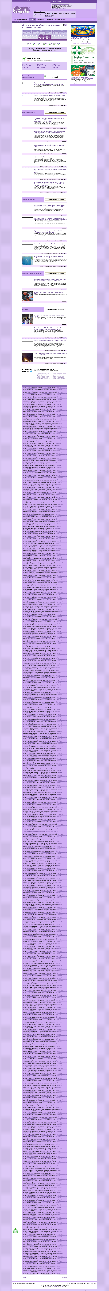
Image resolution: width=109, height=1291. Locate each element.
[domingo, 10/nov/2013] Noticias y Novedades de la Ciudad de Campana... (42, 994)
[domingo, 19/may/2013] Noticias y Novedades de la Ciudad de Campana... (43, 1238)
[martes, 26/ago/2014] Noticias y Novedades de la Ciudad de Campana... (42, 602)
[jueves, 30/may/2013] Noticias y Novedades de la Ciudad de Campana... (42, 1224)
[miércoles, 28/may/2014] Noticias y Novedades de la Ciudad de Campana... (43, 724)
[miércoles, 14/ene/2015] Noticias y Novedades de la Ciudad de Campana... (43, 413)
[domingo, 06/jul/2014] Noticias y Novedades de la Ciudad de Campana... (42, 672)
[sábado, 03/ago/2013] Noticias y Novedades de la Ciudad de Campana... (42, 1133)
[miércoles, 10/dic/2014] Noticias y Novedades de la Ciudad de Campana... (42, 458)
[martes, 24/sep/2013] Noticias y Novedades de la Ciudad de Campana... (42, 1060)
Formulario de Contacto (59, 1286)
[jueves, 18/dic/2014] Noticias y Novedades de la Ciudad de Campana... (42, 446)
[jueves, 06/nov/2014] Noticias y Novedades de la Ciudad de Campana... (42, 502)
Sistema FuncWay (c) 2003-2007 (21, 1290)
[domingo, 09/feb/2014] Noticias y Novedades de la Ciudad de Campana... (42, 867)
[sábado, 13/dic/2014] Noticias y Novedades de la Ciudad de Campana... (42, 453)
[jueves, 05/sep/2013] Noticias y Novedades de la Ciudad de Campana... (42, 1087)
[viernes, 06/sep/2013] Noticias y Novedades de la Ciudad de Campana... (42, 1085)
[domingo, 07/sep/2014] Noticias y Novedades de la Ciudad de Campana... (42, 585)
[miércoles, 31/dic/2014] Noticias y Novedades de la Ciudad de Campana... (42, 431)
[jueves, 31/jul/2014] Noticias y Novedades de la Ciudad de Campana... (41, 638)
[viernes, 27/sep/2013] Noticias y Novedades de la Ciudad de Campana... (42, 1055)
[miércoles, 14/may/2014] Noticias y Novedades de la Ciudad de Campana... (43, 743)
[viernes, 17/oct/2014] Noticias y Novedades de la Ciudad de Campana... (42, 529)
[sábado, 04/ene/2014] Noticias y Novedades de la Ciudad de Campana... (42, 919)
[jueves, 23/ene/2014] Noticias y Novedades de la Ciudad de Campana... (42, 892)
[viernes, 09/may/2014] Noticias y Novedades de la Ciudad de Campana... (42, 750)
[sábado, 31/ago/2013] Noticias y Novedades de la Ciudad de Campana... (42, 1094)
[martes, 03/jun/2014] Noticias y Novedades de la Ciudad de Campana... (42, 716)
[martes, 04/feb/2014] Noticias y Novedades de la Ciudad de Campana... (42, 875)
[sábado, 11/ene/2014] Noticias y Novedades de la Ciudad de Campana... (42, 909)
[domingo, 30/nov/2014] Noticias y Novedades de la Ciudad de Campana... (42, 470)
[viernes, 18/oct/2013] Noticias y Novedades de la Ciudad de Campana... (42, 1026)
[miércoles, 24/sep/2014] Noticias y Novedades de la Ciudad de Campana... (43, 562)
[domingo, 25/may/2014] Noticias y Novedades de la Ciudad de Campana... (43, 728)
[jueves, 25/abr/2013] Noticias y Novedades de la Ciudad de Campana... (42, 1270)
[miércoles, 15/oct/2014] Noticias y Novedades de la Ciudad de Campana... (42, 533)
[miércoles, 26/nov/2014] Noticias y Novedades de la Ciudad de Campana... (43, 477)
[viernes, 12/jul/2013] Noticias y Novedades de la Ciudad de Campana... (41, 1165)
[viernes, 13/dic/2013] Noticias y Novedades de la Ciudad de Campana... (42, 948)
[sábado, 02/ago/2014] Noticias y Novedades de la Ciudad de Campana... (42, 635)
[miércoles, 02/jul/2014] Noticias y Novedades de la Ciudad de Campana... (42, 679)
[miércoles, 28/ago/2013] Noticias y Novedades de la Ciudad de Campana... (43, 1099)
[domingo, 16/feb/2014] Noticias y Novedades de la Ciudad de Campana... (42, 856)
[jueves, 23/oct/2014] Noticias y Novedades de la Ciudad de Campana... (42, 521)
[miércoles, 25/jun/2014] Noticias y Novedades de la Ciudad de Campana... (42, 685)
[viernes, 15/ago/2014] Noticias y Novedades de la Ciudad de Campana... (42, 616)
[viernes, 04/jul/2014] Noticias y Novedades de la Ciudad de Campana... (41, 675)
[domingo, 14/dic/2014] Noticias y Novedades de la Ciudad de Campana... (42, 452)
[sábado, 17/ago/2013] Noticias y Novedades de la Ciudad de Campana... (42, 1112)
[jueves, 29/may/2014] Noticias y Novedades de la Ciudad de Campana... (42, 723)
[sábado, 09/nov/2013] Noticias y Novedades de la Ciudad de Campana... (42, 995)
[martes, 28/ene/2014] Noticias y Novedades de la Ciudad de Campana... (42, 885)
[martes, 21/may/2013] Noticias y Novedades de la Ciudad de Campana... (42, 1236)
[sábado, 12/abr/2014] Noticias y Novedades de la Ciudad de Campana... (42, 785)
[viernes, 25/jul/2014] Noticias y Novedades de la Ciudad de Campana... (41, 646)
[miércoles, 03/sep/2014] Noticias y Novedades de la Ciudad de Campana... (43, 592)
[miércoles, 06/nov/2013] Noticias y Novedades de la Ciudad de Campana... (43, 999)
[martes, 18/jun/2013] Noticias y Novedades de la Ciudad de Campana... (42, 1197)
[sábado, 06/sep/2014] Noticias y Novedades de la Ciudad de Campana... (42, 587)
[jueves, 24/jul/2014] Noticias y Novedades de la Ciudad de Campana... (41, 648)
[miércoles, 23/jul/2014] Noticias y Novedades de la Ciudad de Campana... (42, 650)
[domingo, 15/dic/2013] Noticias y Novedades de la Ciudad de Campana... (42, 944)
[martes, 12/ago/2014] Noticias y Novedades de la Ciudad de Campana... (42, 621)
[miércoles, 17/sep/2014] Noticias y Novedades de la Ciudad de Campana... (43, 572)
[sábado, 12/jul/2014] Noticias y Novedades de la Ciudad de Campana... (42, 665)
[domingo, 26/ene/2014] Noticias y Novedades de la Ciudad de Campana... (42, 887)
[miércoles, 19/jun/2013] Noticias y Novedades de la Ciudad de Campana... (42, 1195)
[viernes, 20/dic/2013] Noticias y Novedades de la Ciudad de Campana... (42, 938)
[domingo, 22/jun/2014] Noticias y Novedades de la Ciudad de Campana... (42, 689)
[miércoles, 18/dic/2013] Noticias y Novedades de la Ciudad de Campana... (42, 941)
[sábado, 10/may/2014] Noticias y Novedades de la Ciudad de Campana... (42, 748)
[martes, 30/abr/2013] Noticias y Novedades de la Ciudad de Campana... (42, 1263)
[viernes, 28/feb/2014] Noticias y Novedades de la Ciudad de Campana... (42, 839)
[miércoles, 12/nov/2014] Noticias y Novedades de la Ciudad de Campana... (43, 496)
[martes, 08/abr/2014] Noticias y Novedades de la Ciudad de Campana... (42, 790)
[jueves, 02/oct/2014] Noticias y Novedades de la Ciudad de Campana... (42, 550)
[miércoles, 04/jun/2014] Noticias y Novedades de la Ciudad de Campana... (42, 714)
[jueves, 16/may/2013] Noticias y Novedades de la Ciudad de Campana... (42, 1241)
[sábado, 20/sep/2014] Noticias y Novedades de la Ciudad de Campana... (42, 567)
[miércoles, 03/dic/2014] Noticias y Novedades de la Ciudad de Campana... (42, 467)
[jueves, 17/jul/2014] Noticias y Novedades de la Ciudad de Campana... (41, 658)
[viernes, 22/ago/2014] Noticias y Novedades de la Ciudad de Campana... (42, 607)
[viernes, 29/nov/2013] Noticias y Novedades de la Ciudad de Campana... (42, 968)
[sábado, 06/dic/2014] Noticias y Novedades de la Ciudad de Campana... (42, 462)
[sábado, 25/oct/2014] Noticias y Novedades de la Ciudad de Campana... (42, 518)
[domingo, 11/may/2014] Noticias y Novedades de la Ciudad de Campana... (43, 746)
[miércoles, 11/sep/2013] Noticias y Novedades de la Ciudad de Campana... (43, 1078)
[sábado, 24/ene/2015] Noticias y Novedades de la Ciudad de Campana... (42, 397)
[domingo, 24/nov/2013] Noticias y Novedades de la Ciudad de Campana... (42, 973)
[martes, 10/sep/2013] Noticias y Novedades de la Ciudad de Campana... (42, 1080)
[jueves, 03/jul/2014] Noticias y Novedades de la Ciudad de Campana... (41, 677)
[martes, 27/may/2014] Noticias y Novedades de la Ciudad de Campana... (42, 726)
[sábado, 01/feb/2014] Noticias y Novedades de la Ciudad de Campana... (42, 878)
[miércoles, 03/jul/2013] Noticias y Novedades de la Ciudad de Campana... (42, 1177)
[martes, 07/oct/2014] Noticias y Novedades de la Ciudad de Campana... (42, 543)
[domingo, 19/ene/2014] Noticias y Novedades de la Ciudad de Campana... (42, 897)
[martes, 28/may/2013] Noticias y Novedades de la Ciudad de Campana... (42, 1227)
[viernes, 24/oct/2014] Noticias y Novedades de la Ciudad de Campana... (42, 519)
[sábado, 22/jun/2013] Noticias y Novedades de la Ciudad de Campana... (42, 1192)
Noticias (22, 21)
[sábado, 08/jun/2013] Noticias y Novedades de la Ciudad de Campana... (42, 1210)
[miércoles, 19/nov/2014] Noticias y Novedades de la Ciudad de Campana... (43, 485)
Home (14, 19)
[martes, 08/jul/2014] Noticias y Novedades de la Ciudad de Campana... (41, 670)
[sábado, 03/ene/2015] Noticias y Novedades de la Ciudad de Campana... (42, 428)
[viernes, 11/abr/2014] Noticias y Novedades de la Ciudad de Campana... (42, 787)
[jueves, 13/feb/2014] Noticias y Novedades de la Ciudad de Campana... (42, 861)
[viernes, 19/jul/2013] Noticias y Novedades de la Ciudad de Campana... (41, 1155)
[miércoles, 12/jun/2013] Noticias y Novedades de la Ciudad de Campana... (42, 1205)
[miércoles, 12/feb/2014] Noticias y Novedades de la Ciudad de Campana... (42, 863)
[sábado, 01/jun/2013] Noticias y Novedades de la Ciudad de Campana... (42, 1221)
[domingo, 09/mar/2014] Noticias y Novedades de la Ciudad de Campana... (42, 828)
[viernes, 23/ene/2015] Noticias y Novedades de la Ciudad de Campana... (42, 399)
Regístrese (30, 0)
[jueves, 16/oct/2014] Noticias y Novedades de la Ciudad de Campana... (42, 531)
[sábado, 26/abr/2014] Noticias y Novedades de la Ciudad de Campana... (42, 767)
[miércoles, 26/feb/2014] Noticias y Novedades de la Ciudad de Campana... (42, 843)
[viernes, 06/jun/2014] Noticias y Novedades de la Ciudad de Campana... (42, 711)
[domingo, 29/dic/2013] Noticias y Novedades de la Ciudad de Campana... (42, 926)
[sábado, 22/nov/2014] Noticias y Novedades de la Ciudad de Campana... (42, 480)
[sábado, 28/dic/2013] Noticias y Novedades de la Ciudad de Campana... (42, 927)
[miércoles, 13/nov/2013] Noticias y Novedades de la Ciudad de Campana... (43, 990)
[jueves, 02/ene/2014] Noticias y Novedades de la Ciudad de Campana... (42, 922)
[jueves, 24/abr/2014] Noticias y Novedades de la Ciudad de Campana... (42, 770)
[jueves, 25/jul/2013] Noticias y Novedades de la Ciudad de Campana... (41, 1146)
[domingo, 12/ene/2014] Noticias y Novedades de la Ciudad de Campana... (42, 907)
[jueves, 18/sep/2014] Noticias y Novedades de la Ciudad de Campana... (42, 570)
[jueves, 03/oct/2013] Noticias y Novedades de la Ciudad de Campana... (42, 1046)
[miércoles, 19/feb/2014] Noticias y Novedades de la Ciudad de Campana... (42, 853)
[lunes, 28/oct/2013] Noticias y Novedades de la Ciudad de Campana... (41, 1011)
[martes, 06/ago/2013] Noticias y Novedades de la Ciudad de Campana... (42, 1129)
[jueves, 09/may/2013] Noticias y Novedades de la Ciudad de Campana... (42, 1251)
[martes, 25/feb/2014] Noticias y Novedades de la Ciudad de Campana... (42, 844)
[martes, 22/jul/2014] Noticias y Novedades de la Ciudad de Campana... (41, 651)
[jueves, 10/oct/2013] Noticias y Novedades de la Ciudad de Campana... (42, 1036)
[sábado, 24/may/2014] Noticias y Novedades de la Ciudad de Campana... (42, 729)
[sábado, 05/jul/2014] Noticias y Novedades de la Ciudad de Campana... (42, 674)
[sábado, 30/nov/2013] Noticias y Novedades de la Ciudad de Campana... (42, 966)
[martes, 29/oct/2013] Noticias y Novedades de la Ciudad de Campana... (42, 1009)
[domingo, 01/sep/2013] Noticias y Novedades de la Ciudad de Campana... (42, 1092)
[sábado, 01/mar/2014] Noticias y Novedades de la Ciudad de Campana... (42, 838)
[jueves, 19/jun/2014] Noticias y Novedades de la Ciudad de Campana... (42, 692)
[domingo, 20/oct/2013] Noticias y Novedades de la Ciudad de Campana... (42, 1022)
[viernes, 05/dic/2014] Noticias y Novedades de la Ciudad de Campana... (42, 463)
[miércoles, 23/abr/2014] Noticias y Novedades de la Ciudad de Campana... (42, 772)
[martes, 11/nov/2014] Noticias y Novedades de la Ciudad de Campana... (42, 497)
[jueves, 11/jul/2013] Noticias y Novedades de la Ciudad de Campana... (41, 1166)
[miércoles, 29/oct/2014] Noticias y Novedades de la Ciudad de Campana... (42, 513)
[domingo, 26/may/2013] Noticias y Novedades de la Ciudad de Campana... (43, 1229)
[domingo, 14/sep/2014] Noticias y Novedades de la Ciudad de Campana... (42, 575)
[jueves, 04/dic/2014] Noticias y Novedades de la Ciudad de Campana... (42, 465)
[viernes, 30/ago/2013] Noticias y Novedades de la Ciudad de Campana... (42, 1095)
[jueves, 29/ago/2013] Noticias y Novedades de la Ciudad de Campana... (42, 1097)
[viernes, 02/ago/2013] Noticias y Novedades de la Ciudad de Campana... (42, 1134)
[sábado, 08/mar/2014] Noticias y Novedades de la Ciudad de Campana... (42, 829)
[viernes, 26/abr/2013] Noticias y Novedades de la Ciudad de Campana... (42, 1268)
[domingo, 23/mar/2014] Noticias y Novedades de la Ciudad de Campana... (42, 809)
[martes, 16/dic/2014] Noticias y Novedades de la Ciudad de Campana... (42, 450)
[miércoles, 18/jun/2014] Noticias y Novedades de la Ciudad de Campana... (42, 694)
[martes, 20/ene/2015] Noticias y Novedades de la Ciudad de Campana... (42, 404)
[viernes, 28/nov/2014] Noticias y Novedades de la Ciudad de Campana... (42, 474)
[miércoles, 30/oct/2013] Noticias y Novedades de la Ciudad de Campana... (42, 1007)
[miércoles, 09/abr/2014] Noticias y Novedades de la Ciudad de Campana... (42, 789)
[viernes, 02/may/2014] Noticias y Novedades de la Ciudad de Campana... (42, 760)
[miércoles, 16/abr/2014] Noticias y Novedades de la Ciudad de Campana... (42, 780)
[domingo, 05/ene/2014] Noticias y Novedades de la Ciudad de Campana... (42, 917)
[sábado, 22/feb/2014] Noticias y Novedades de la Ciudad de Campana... (42, 848)
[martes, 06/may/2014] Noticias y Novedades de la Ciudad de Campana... (42, 755)
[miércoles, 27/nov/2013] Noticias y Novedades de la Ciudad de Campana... (43, 972)
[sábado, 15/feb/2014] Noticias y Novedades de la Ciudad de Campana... (42, 858)
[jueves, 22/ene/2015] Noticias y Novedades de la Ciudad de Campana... (42, 401)
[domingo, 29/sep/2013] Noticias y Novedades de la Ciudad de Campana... (42, 1051)
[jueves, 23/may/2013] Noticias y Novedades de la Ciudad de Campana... (42, 1232)
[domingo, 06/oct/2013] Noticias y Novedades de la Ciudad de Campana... (42, 1041)
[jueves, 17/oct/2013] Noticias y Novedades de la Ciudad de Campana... (42, 1027)
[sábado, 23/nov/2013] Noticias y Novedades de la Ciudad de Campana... (42, 975)
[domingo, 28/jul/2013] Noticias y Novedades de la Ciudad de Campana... (42, 1141)
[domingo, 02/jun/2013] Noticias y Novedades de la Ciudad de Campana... (42, 1219)
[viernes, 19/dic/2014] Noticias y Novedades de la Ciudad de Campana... (42, 445)
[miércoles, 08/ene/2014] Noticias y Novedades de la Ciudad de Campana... (43, 914)
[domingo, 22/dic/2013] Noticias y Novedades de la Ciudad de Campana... (42, 934)
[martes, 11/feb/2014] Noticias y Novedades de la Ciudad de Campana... (42, 865)
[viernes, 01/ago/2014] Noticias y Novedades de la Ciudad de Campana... (42, 636)
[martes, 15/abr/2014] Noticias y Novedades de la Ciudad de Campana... (42, 782)
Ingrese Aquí (22, 0)
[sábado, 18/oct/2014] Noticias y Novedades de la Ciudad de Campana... (42, 528)
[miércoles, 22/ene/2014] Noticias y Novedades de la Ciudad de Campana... (43, 894)
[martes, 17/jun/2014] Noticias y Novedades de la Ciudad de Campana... (42, 696)
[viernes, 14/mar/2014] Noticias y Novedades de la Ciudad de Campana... (42, 821)
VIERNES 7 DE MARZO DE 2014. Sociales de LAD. (43, 374)
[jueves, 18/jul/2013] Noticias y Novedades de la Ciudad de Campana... (41, 1156)
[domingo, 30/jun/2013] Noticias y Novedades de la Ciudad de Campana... (42, 1180)
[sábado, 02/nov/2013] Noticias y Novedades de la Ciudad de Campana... (42, 1004)
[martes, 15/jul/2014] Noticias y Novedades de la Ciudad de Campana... (41, 662)
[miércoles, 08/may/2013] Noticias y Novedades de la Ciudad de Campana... (43, 1253)
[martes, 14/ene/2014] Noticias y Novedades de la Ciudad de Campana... (42, 905)
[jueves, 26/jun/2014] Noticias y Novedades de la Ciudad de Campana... (42, 684)
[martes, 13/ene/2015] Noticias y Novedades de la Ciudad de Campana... (42, 414)
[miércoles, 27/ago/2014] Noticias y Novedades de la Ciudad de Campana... (43, 601)
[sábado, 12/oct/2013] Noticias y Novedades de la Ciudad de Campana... (42, 1033)
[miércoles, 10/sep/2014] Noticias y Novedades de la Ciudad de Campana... (43, 582)
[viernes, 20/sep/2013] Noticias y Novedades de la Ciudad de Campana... (42, 1065)
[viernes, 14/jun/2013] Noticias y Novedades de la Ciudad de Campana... (42, 1202)
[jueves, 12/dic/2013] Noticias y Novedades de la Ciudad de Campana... (42, 950)
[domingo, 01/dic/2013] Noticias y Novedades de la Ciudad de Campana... (42, 965)
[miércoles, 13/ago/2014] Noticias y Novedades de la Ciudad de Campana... (43, 619)
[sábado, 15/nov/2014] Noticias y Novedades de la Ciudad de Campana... (42, 491)
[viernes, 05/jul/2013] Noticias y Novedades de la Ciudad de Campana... (41, 1173)
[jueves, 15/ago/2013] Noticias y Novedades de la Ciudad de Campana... (42, 1116)
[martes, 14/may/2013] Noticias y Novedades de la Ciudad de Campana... (42, 1244)
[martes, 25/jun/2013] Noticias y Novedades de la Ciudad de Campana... (42, 1188)
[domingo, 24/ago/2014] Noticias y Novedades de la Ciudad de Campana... (42, 604)
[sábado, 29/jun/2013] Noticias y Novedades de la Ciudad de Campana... (42, 1182)
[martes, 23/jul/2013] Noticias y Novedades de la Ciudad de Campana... (41, 1149)
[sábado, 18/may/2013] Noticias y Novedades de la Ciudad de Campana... (42, 1239)
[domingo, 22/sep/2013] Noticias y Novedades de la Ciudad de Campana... (42, 1061)
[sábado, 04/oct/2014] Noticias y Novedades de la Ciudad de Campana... (42, 546)
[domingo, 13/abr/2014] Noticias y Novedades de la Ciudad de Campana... (42, 784)
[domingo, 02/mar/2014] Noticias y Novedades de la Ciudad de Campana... (42, 836)
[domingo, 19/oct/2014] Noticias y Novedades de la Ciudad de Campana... (42, 526)
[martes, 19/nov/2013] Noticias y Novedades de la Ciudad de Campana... (42, 982)
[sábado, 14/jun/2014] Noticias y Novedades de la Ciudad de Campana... (42, 699)
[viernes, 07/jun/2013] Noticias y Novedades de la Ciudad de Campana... (42, 1212)
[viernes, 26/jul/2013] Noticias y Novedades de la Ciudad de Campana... (41, 1144)
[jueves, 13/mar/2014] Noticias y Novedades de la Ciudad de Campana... (42, 823)
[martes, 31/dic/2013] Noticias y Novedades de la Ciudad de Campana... (42, 924)
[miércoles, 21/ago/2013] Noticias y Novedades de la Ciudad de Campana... (43, 1109)
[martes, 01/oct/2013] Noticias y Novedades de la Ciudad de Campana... (42, 1049)
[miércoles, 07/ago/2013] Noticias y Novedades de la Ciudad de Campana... (43, 1127)
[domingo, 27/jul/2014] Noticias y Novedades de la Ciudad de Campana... (42, 643)
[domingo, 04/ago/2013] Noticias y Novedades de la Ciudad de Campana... (42, 1131)
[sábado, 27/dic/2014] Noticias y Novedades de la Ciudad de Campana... (42, 436)
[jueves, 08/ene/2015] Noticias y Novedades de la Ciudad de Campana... (42, 421)
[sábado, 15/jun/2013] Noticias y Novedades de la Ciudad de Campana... (42, 1200)
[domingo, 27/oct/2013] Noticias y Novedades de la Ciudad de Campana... (42, 1012)
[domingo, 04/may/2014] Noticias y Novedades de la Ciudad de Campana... (43, 757)
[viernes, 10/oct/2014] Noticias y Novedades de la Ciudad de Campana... (42, 538)
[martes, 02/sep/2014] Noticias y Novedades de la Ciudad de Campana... (42, 594)
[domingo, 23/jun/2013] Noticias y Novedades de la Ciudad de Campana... (42, 1190)
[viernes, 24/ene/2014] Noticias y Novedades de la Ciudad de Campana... (42, 890)
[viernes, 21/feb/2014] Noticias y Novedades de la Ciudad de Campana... (42, 850)
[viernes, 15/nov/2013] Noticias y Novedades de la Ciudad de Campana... (42, 987)
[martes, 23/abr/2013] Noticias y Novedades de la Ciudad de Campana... (42, 1273)
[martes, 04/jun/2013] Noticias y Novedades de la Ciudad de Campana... (42, 1217)
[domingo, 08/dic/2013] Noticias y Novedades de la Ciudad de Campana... (42, 955)
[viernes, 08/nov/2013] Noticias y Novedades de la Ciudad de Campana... (42, 997)
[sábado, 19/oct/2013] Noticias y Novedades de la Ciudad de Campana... (42, 1024)
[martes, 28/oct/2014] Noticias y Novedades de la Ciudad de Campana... (42, 514)
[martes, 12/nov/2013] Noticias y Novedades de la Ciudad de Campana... (42, 992)
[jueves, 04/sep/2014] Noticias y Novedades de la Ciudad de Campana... (42, 590)
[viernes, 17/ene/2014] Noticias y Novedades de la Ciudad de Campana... (42, 900)
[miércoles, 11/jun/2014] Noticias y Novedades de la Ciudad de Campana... (42, 704)
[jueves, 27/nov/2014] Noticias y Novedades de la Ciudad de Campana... (42, 475)
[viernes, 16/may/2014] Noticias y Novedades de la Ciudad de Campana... (42, 740)
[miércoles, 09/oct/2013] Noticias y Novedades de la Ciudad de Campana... (42, 1038)
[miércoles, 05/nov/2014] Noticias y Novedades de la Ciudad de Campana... (43, 504)
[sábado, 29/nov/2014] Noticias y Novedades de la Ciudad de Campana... (42, 472)
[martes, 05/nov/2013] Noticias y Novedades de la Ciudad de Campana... (42, 1000)
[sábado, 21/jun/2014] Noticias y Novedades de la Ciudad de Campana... (42, 690)
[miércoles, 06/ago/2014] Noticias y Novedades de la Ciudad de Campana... (43, 629)
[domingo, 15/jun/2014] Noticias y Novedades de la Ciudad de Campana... (42, 697)
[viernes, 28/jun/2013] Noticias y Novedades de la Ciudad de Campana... (42, 1183)
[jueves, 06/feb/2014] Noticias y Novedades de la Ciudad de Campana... (42, 872)
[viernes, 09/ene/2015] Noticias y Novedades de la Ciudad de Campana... (42, 419)
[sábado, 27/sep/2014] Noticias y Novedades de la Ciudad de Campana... (42, 557)
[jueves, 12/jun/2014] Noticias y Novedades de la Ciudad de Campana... (42, 702)
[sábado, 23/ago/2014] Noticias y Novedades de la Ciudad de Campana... (42, 606)
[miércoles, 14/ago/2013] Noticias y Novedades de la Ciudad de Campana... (43, 1117)
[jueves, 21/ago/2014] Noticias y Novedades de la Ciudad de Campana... (42, 609)
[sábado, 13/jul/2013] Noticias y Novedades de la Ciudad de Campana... (42, 1163)
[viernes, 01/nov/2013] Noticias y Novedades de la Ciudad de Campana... (42, 1005)
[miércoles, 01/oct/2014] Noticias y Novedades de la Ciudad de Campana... (42, 552)
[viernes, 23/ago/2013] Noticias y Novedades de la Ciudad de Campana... (42, 1105)
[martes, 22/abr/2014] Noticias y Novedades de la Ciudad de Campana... (42, 773)
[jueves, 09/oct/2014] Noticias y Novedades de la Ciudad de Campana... (42, 540)
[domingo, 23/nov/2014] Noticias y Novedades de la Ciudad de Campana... (42, 479)
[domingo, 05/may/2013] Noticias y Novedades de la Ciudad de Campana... (43, 1256)
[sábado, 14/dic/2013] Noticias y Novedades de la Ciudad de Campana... (42, 946)
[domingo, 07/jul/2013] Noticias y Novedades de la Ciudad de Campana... (42, 1170)
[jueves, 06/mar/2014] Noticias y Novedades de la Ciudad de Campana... (42, 833)
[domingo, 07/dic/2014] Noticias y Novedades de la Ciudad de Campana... (42, 460)
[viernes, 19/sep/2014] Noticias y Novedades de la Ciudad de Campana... (42, 568)
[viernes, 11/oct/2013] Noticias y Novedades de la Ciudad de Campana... (42, 1034)
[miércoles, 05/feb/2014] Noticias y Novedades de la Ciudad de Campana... (42, 873)
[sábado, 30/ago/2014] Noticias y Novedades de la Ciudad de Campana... (42, 597)
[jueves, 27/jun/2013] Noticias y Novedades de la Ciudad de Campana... (42, 1185)
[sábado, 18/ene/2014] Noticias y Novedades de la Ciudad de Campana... (42, 899)
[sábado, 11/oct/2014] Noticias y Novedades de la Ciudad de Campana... (42, 536)
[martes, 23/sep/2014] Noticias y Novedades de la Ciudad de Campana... (42, 563)
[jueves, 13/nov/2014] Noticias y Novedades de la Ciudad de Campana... (42, 494)
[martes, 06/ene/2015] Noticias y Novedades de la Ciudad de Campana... (42, 424)
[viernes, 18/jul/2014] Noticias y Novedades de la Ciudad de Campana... (41, 657)
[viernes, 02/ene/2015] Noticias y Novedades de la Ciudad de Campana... (42, 430)
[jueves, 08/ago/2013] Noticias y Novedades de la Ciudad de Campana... (42, 1126)
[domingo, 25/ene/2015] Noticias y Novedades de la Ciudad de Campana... (42, 396)
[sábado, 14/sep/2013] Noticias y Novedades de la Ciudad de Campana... (42, 1073)
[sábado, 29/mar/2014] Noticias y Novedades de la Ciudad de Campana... (42, 802)
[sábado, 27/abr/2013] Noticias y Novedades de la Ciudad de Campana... (42, 1266)
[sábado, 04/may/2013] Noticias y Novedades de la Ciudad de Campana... (42, 1258)
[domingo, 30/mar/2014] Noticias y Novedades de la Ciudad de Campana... (42, 801)
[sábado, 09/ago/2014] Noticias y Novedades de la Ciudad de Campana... (42, 624)
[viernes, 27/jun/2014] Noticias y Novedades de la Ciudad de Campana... (42, 682)
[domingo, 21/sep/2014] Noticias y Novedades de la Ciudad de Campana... (42, 565)
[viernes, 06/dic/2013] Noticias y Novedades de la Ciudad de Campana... (42, 958)
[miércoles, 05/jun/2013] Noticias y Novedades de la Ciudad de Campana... (42, 1216)
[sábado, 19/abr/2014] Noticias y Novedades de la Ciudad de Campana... (42, 777)
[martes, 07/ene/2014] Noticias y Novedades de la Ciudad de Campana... (42, 916)
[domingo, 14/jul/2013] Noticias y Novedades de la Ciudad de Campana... (42, 1161)
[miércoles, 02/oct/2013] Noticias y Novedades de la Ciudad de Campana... (42, 1048)
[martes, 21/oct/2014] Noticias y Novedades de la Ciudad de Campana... (42, 524)
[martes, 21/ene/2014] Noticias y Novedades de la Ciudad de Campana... (42, 895)
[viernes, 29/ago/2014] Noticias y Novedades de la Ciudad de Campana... (42, 599)
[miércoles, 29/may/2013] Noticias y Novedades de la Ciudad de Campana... (43, 1226)
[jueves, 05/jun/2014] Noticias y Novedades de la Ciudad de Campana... (42, 712)
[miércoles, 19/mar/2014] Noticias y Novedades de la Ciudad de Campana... (43, 814)
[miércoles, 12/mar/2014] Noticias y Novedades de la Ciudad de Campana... (43, 824)
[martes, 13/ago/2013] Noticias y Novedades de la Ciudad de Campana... (42, 1119)
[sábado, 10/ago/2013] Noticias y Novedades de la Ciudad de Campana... (42, 1122)
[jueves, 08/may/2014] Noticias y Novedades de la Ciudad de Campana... (42, 751)
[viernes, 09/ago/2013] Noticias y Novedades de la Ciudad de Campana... (42, 1124)
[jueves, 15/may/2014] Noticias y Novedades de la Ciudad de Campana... (42, 741)
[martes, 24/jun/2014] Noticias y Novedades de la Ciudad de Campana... (42, 687)
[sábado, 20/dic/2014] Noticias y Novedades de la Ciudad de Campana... (42, 443)
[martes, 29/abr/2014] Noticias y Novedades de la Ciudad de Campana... (42, 763)
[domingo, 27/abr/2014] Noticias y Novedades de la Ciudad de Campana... (42, 765)
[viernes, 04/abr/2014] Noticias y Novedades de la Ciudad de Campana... (42, 796)
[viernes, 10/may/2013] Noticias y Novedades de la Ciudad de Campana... (42, 1249)
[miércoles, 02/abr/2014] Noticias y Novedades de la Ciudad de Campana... (42, 797)
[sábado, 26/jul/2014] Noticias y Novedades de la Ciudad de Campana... (42, 645)
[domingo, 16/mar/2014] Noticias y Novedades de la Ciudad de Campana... (42, 818)
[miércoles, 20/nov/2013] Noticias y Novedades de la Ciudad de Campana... (43, 980)
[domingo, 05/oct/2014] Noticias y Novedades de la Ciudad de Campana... (42, 545)
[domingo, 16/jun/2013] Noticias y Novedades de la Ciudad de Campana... (42, 1199)
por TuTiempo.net (48, 16)
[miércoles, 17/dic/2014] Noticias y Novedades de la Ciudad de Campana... (42, 448)
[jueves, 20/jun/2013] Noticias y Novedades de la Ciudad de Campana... (42, 1194)
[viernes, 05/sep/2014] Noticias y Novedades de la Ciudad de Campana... (42, 589)
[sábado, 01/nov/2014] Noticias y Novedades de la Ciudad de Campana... (42, 507)
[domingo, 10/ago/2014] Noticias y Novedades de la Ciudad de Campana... (42, 623)
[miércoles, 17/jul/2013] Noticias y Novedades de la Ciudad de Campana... (42, 1158)
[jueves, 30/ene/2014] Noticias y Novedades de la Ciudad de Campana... (42, 882)
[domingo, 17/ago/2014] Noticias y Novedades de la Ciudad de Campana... (42, 613)
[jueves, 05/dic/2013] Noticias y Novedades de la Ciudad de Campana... (42, 960)
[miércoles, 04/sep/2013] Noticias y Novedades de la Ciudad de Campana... (43, 1088)
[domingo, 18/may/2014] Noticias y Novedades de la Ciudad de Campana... (43, 736)
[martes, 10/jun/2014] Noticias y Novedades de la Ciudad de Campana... (42, 706)
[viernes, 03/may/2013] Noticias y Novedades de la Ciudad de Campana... (42, 1260)
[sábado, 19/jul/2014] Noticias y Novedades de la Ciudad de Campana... (42, 655)
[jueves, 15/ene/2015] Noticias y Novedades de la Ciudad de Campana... (42, 411)
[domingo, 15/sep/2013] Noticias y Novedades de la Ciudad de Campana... (42, 1072)
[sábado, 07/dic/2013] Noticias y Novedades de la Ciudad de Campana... (42, 956)
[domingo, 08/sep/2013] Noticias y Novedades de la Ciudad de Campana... (42, 1082)
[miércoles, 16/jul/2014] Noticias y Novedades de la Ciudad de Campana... (42, 660)
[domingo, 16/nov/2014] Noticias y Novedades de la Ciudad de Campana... (42, 489)
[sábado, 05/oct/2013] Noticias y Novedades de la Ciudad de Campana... (42, 1043)
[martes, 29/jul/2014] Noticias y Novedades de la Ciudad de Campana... (41, 641)
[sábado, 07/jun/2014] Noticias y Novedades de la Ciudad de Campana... (42, 709)
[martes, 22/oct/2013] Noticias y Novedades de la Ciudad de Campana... (42, 1021)
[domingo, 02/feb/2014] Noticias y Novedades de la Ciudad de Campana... (42, 877)
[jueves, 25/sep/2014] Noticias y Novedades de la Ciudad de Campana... (42, 560)
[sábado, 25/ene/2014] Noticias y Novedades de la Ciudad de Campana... (42, 889)
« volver (24, 1277)
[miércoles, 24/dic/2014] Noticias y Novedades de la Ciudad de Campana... (42, 438)
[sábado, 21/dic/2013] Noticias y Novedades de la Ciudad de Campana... (42, 936)
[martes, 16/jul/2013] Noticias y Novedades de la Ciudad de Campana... (41, 1160)
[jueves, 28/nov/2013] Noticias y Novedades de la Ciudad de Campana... (42, 970)
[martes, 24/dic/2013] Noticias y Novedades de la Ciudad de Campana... (42, 933)
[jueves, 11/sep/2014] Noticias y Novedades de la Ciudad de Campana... (42, 580)
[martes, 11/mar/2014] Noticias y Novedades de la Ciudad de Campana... (42, 826)
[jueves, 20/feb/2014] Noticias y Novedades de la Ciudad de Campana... (42, 851)
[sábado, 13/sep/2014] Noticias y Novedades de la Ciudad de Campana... (42, 577)
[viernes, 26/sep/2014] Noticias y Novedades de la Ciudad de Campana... (42, 558)
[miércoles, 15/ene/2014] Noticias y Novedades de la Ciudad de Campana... (43, 904)
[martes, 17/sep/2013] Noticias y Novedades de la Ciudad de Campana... (42, 1070)
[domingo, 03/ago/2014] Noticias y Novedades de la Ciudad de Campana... (42, 633)
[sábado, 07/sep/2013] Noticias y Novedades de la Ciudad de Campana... (42, 1083)
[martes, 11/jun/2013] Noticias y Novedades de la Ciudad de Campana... (42, 1207)
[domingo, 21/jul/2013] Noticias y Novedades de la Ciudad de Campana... (42, 1151)
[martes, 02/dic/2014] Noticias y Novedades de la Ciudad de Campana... (42, 469)
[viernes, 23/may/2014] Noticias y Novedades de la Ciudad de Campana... (42, 731)
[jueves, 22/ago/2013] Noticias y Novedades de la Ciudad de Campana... (42, 1107)
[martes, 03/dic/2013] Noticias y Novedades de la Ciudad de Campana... (42, 963)
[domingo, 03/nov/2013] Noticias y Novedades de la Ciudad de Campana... (42, 1002)
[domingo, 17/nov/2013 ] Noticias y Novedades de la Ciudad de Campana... (43, 983)
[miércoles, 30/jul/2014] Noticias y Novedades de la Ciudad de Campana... (42, 640)
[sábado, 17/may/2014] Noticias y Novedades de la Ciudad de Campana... (42, 738)
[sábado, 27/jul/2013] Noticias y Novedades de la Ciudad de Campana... (42, 1143)
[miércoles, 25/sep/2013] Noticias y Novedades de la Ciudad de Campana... (43, 1058)
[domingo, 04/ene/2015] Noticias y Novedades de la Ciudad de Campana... (42, 426)
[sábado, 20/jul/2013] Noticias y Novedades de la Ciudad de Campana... (42, 1153)
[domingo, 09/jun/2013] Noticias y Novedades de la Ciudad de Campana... (42, 1209)
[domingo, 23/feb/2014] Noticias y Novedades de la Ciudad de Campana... (42, 846)
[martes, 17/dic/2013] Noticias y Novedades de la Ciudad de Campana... (42, 943)
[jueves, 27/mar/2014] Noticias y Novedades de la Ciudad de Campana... (42, 806)
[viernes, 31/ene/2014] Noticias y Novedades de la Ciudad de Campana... (42, 880)
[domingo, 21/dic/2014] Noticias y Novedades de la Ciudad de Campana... (42, 441)
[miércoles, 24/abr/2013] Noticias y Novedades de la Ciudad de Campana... (42, 1271)
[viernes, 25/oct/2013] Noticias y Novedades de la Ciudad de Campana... (42, 1016)
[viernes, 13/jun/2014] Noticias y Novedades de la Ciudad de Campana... (42, 701)
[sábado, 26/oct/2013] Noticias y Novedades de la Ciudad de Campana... (42, 1014)
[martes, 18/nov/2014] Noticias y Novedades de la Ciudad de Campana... (42, 487)
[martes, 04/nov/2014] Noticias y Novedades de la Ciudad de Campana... (42, 506)
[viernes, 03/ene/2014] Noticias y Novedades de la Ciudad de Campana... (42, 921)
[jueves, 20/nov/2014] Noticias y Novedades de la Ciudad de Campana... (42, 484)
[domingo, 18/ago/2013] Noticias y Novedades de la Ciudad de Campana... (42, 1110)
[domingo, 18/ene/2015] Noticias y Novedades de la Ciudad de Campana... (42, 406)
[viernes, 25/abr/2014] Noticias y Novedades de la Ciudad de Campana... (42, 768)
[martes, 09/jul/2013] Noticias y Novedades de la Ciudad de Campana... (41, 1168)
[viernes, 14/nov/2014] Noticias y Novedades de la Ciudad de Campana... (42, 492)
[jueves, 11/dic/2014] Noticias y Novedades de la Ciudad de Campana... (41, 457)
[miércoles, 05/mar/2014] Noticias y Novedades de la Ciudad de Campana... (43, 834)
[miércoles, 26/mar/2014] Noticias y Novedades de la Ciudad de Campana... (43, 807)
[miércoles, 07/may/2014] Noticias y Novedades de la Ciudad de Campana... (43, 753)
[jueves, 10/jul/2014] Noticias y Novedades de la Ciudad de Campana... (41, 668)
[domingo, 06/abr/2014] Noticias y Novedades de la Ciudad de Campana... (42, 792)
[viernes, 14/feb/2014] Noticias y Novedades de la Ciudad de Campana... (42, 860)
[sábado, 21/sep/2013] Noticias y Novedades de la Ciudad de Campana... (42, 1063)
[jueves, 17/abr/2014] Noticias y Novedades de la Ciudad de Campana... (42, 779)
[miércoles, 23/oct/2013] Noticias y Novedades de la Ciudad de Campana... (42, 1019)
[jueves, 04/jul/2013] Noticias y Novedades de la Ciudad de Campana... (41, 1175)
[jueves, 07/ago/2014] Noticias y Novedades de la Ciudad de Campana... (42, 628)
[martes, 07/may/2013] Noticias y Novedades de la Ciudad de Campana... (42, 1255)
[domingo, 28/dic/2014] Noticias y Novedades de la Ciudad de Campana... (42, 435)
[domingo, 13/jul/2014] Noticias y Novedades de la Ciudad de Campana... (42, 663)
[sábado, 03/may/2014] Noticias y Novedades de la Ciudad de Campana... (42, 758)
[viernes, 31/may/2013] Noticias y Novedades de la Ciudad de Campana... (42, 1222)
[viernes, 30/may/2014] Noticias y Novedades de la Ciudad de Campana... (42, 721)
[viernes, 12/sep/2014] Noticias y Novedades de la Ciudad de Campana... (42, 579)
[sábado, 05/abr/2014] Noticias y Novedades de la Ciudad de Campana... (42, 794)
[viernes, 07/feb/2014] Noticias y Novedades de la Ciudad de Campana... (42, 870)
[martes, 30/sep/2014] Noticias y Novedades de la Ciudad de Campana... (42, 553)
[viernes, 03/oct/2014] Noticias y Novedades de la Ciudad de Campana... (42, 548)
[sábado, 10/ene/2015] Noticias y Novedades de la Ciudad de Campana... (42, 418)
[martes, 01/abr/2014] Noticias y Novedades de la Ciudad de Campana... (42, 799)
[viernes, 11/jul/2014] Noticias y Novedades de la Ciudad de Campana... (41, 667)
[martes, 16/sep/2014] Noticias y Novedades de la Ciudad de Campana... (42, 574)
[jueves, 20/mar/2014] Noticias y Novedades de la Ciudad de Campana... (42, 812)
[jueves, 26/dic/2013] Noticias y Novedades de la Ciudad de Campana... (42, 931)
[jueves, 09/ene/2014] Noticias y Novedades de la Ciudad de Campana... (42, 912)
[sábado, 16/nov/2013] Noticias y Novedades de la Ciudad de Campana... (42, 985)
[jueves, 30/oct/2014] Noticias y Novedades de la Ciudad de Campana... (42, 511)
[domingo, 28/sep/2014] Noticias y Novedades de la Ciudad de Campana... (42, 555)
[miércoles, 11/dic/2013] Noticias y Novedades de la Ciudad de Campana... (42, 951)
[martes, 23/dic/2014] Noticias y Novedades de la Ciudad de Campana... (42, 440)
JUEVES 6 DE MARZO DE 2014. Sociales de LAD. (60, 374)
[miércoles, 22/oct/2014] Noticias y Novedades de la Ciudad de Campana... (42, 523)
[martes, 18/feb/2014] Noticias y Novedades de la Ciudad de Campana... (42, 855)
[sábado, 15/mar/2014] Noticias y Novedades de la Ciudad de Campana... (42, 819)
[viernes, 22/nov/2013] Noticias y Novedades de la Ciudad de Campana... (42, 977)
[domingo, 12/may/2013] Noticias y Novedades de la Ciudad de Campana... (43, 1246)
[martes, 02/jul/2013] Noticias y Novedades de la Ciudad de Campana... (41, 1178)
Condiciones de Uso (48, 1286)
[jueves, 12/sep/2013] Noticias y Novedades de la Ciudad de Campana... (42, 1077)
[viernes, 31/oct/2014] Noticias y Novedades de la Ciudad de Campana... (42, 509)
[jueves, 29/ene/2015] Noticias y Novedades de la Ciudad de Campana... (42, 391)
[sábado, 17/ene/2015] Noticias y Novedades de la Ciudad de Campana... (42, 408)
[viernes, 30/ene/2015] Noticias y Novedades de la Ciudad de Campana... (42, 389)
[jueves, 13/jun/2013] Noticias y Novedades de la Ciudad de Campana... (42, 1204)
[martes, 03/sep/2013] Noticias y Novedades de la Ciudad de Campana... (42, 1090)
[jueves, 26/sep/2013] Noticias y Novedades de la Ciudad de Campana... (42, 1056)
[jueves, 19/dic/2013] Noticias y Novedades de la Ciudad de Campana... (42, 939)
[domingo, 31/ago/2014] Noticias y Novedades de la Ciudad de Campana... (42, 596)
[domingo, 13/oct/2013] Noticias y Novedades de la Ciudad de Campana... (42, 1031)
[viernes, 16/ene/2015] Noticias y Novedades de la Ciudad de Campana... (42, 409)
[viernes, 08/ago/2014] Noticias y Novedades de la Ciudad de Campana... (42, 626)
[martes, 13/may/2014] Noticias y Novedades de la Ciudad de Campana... (42, 745)
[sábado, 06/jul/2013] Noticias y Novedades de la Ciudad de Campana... (42, 1171)
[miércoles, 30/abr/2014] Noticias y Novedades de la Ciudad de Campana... (42, 762)
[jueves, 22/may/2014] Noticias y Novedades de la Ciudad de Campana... (42, 733)
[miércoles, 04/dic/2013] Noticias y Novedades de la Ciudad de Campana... (42, 961)
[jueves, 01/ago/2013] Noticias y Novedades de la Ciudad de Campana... (42, 1136)
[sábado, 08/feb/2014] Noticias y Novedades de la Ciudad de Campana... (42, 868)
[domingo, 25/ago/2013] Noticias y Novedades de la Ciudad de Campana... (42, 1102)
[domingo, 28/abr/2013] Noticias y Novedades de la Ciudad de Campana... (42, 1265)
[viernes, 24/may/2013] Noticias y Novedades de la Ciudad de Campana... (42, 1231)
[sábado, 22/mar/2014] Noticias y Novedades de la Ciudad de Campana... (42, 811)
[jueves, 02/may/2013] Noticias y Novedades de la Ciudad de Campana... (42, 1261)
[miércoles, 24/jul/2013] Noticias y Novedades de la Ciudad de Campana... (42, 1148)
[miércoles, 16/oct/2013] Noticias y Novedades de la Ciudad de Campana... (42, 1029)
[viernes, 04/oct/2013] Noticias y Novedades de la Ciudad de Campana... (42, 1044)
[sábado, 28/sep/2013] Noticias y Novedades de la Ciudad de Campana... (42, 1053)
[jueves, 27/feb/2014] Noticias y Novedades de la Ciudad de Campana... (42, 841)
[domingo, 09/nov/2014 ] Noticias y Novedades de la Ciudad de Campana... (43, 499)
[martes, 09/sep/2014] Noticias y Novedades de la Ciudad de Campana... (42, 584)
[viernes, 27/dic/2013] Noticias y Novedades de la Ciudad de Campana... (42, 929)
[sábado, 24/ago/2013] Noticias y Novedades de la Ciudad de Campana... (42, 1104)
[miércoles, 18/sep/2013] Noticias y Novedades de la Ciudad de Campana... (43, 1068)
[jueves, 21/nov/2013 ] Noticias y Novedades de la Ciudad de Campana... (42, 978)
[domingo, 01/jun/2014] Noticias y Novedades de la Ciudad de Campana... (42, 718)
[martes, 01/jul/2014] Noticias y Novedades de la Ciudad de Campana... (41, 680)
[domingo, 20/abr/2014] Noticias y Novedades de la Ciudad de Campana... (42, 775)
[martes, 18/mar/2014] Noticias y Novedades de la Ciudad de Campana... (42, 816)
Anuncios (92, 9)
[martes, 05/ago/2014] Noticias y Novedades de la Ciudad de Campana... (42, 631)
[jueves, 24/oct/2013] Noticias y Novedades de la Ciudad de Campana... (42, 1017)
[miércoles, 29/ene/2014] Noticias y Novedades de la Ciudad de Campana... (43, 883)
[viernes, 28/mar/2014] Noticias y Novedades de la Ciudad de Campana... (42, 804)
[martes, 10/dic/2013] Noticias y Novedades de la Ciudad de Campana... (42, 953)
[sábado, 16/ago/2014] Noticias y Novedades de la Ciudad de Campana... (42, 614)
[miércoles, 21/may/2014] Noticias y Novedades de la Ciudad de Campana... (43, 735)
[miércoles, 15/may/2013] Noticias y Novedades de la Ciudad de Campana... (43, 1243)
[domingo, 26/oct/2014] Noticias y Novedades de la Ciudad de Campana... (42, 516)
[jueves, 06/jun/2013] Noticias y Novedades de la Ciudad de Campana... (42, 1214)
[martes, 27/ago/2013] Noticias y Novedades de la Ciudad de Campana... (42, 1100)
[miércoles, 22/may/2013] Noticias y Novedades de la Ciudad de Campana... (43, 1234)
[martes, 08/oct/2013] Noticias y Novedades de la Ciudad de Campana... (42, 1039)
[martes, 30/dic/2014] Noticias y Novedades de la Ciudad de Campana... (42, 433)
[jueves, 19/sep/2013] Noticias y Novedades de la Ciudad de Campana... (42, 1066)
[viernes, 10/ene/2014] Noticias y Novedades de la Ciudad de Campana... (42, 911)
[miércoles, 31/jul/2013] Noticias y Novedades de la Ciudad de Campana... (42, 1138)
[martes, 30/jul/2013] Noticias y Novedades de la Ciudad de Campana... (41, 1139)
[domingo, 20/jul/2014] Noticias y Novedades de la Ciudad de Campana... (42, 653)
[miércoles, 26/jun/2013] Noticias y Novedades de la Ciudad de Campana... (42, 1187)
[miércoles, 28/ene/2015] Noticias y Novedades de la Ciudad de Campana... (43, 392)
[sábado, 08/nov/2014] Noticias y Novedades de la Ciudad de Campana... (42, 501)
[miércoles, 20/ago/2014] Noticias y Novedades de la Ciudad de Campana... (43, 611)
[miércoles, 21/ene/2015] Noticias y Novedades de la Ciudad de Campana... (43, 402)
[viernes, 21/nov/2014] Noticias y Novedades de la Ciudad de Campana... (42, 482)
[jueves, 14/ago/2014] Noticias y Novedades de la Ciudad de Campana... (42, 618)
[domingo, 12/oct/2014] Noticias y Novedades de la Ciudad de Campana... (42, 535)
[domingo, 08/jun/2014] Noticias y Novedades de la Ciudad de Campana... (42, 707)
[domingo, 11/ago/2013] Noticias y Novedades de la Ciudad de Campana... (42, 1121)
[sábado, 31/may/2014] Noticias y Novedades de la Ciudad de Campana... (42, 719)
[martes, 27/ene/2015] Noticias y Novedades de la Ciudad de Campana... (42, 394)
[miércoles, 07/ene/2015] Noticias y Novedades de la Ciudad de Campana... (43, 423)
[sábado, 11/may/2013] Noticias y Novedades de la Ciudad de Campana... (42, 1248)
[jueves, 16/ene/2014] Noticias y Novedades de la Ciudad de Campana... (42, 902)
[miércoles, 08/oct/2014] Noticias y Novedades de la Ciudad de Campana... (42, 541)
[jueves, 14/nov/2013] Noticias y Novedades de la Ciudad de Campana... (42, 988)
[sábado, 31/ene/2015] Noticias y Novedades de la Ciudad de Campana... (42, 387)
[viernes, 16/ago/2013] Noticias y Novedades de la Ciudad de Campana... (42, 1114)
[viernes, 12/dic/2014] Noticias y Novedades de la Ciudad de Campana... (42, 455)
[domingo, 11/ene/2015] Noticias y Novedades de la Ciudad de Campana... (42, 416)
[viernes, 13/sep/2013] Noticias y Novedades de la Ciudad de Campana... (42, 1075)
